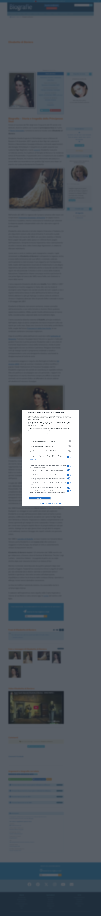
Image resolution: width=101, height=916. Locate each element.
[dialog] (50, 458)
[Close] (76, 412)
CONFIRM (40, 498)
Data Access (50, 503)
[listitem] (50, 438)
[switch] (69, 441)
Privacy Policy (59, 503)
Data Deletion (42, 503)
